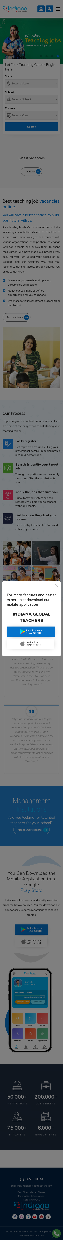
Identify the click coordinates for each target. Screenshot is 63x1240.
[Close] (57, 585)
